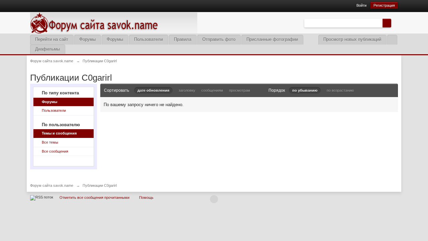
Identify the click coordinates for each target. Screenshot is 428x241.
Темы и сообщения (59, 133)
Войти (361, 5)
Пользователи (148, 39)
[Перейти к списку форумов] (113, 22)
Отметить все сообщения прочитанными (94, 197)
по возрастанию (340, 90)
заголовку (187, 90)
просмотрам (239, 90)
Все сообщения (55, 151)
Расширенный (395, 22)
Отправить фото (218, 39)
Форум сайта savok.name (51, 185)
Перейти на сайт (51, 39)
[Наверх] (214, 199)
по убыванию (304, 90)
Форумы (87, 39)
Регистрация (384, 5)
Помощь (146, 197)
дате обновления (153, 90)
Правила (182, 39)
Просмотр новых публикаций (352, 39)
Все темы (50, 142)
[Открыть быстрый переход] (392, 40)
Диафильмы (47, 49)
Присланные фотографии (272, 39)
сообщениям (212, 90)
